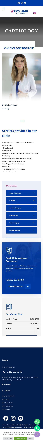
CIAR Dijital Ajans (10, 427)
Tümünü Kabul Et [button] (20, 438)
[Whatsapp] (37, 422)
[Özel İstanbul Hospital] (16, 11)
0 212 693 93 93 (14, 371)
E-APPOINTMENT (8, 396)
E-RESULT (5, 399)
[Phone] (37, 428)
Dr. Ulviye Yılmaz (9, 105)
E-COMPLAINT (7, 403)
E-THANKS (6, 409)
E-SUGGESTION (7, 406)
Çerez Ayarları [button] (8, 438)
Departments (11, 186)
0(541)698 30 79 (29, 427)
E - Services (6, 391)
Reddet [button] (30, 438)
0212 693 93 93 (16, 279)
